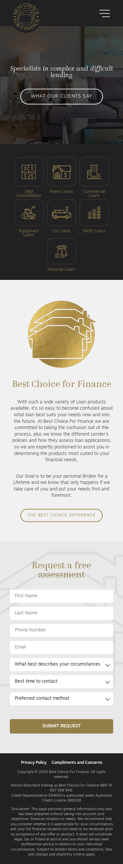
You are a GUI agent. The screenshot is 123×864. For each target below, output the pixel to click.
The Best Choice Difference (61, 515)
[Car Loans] (61, 213)
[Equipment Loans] (29, 213)
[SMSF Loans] (94, 213)
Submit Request (61, 726)
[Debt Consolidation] (29, 173)
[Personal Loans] (61, 252)
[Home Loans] (61, 173)
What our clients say (61, 96)
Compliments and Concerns (76, 763)
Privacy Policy (34, 763)
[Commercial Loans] (94, 173)
